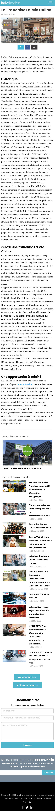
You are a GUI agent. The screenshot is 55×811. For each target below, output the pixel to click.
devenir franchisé (25, 384)
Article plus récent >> (27, 685)
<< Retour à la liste (27, 677)
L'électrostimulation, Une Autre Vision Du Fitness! (39, 559)
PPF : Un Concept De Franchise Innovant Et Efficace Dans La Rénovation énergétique (39, 489)
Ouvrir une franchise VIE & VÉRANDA (22, 468)
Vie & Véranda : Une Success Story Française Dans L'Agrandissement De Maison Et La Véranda (39, 578)
